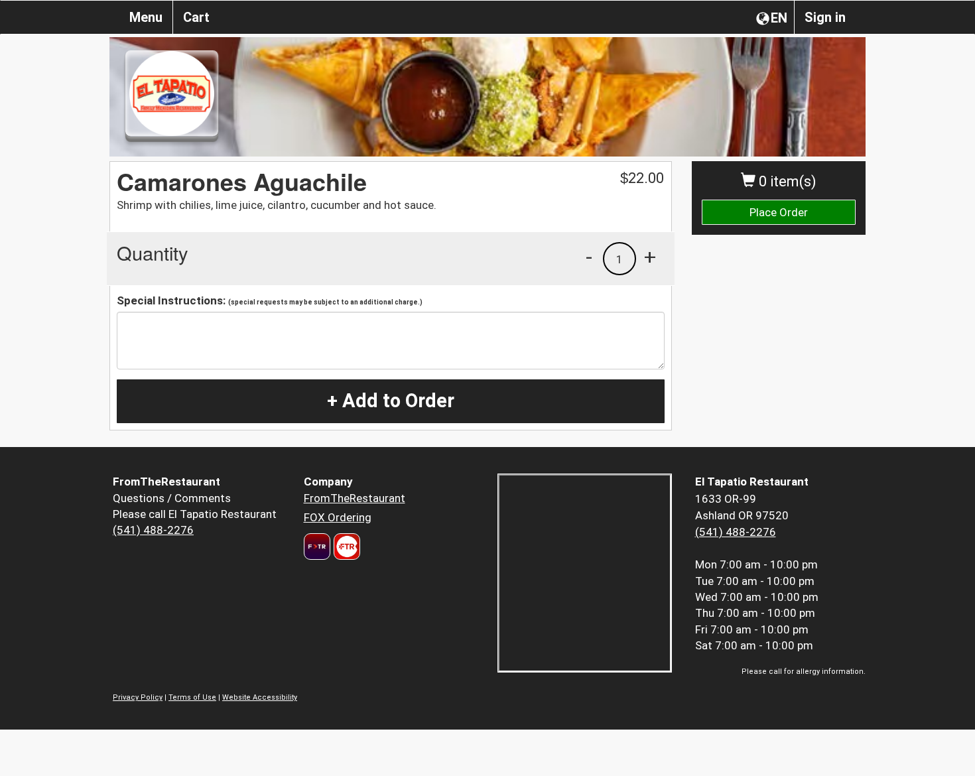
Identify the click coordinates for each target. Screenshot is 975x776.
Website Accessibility (259, 697)
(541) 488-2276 (153, 530)
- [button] (589, 256)
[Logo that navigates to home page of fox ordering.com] (345, 546)
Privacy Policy (137, 697)
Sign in (825, 17)
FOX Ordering (337, 517)
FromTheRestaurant (354, 498)
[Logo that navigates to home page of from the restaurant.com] (317, 546)
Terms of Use (192, 697)
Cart (196, 17)
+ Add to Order (390, 400)
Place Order (778, 212)
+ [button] (650, 256)
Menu (145, 17)
